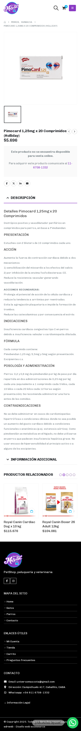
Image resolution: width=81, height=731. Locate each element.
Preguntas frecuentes (20, 660)
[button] (56, 8)
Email (27, 183)
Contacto (12, 620)
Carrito (11, 654)
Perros (10, 614)
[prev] (69, 131)
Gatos (10, 608)
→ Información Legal (17, 702)
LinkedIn (21, 183)
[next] (74, 131)
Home (9, 601)
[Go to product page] (21, 501)
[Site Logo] (11, 8)
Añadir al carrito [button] (31, 511)
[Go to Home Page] (5, 22)
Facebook (7, 183)
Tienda (10, 647)
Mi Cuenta (12, 641)
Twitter (14, 183)
